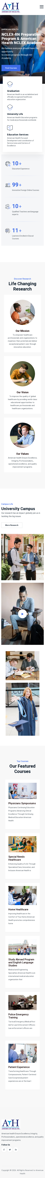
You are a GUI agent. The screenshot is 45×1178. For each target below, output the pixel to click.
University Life (15, 114)
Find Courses (11, 67)
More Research (11, 525)
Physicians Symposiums (22, 803)
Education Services (17, 134)
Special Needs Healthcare (16, 858)
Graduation (13, 90)
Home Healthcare (18, 909)
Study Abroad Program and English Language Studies (21, 962)
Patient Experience (19, 1067)
